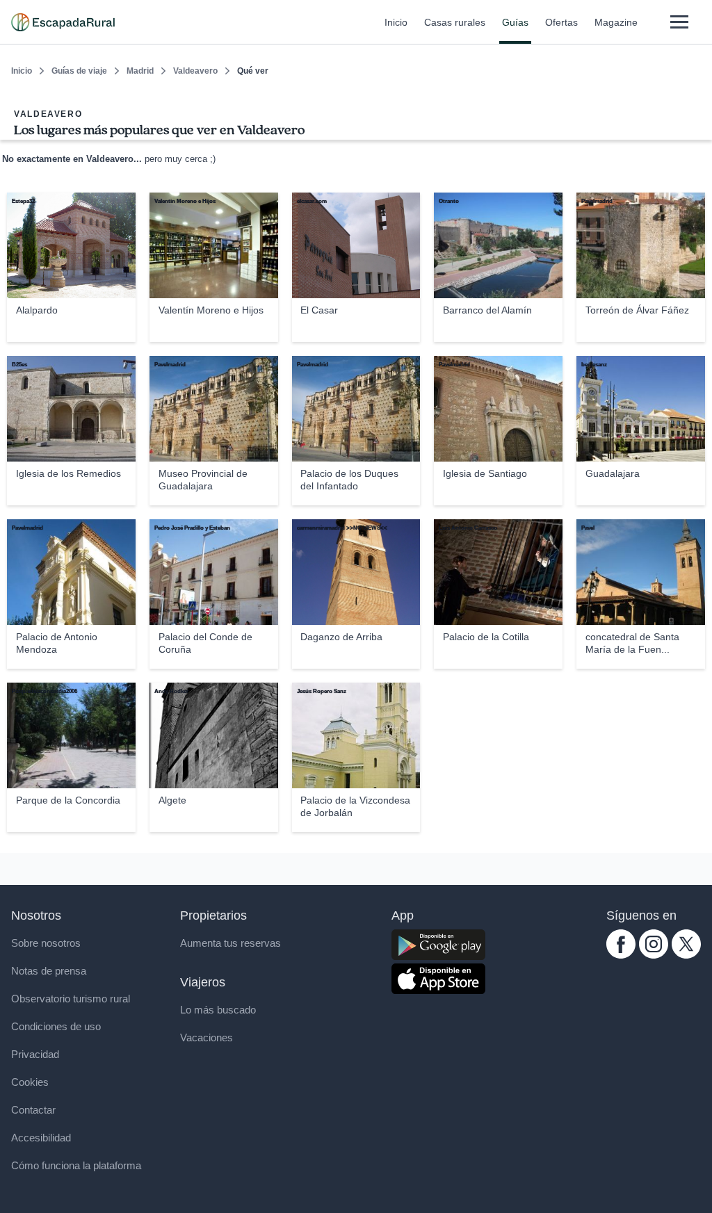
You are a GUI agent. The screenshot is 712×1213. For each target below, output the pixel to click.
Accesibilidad (41, 1137)
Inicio (396, 22)
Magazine (616, 22)
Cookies (30, 1082)
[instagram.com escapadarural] (653, 955)
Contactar (33, 1110)
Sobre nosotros (46, 943)
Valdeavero (195, 71)
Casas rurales (454, 22)
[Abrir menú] (679, 22)
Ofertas (561, 22)
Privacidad (35, 1054)
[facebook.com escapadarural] (621, 955)
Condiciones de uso (56, 1026)
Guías (515, 22)
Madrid (140, 71)
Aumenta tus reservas (230, 943)
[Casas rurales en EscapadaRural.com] (63, 22)
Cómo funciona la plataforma (76, 1165)
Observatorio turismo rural (70, 998)
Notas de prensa (48, 971)
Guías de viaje (79, 71)
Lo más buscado (218, 1010)
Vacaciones (206, 1037)
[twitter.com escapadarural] (686, 955)
